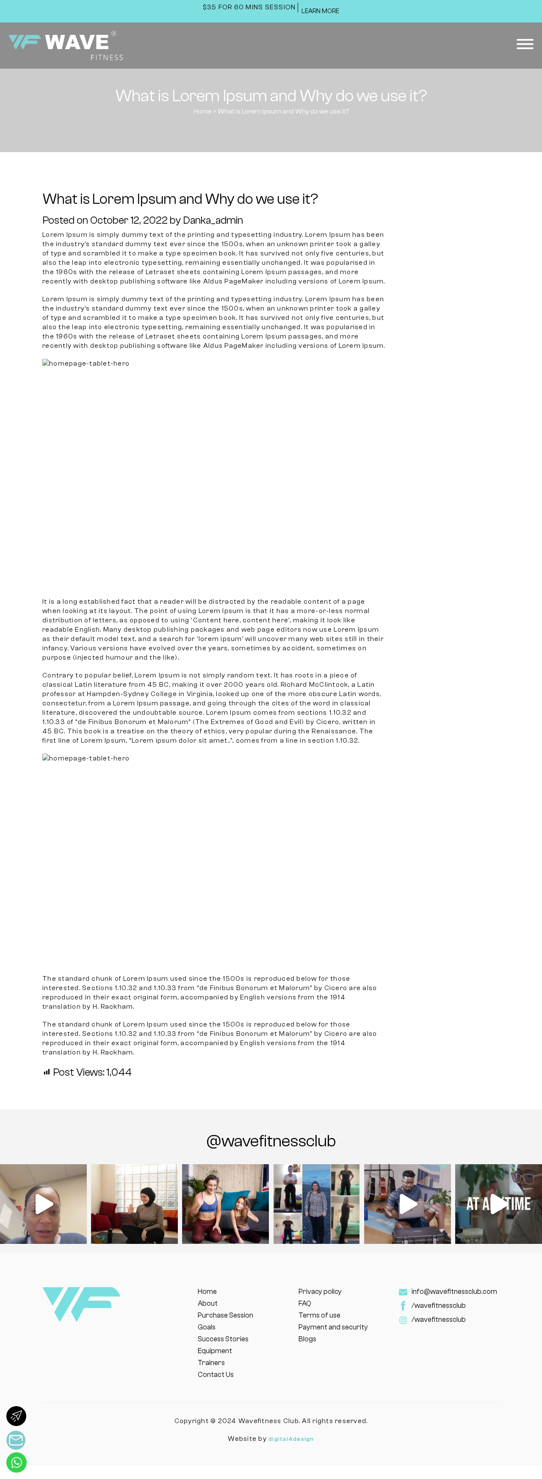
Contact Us (216, 1375)
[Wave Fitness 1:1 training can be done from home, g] (134, 1204)
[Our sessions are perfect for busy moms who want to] (225, 1204)
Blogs (307, 1339)
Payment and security (333, 1327)
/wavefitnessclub (439, 1305)
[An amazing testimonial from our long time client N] (43, 1204)
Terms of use (319, 1315)
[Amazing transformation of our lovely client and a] (316, 1204)
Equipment (215, 1351)
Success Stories (223, 1339)
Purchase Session (225, 1315)
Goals (207, 1327)
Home (203, 111)
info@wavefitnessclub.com (454, 1292)
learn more (320, 11)
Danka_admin (213, 220)
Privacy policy (320, 1292)
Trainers (211, 1363)
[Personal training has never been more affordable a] (407, 1204)
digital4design (291, 1439)
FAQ (305, 1303)
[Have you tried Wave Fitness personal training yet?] (498, 1204)
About (208, 1303)
